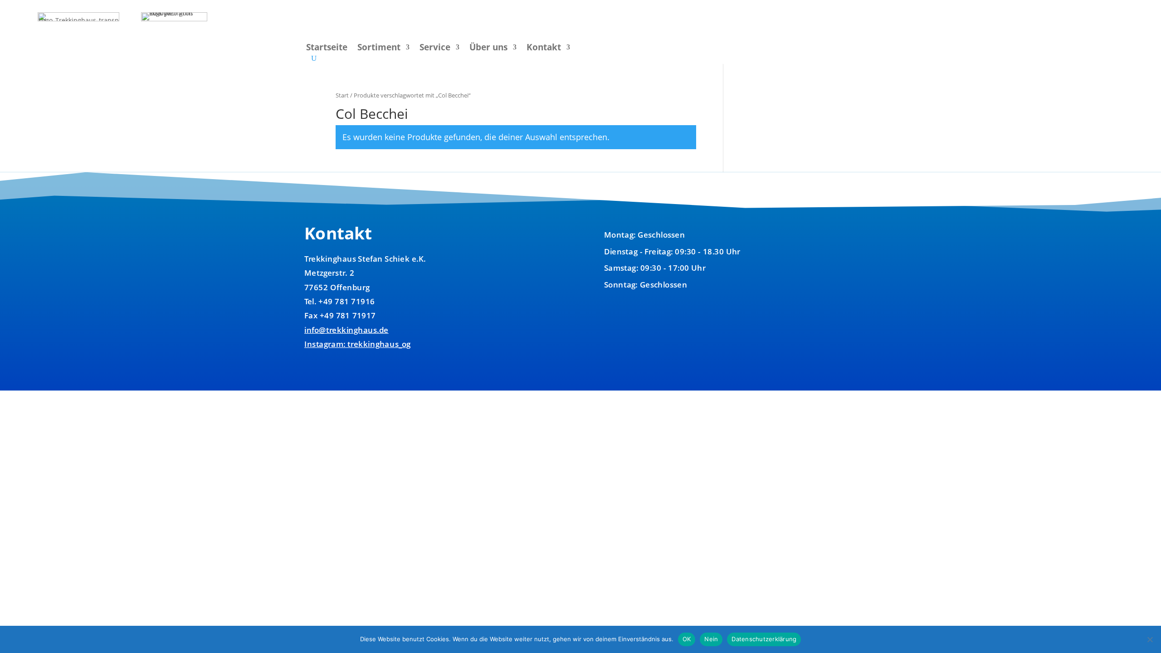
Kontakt (544, 48)
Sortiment (378, 48)
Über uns (488, 48)
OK (687, 639)
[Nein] (1149, 639)
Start (342, 95)
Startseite (326, 48)
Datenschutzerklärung (764, 639)
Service (435, 48)
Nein (711, 639)
